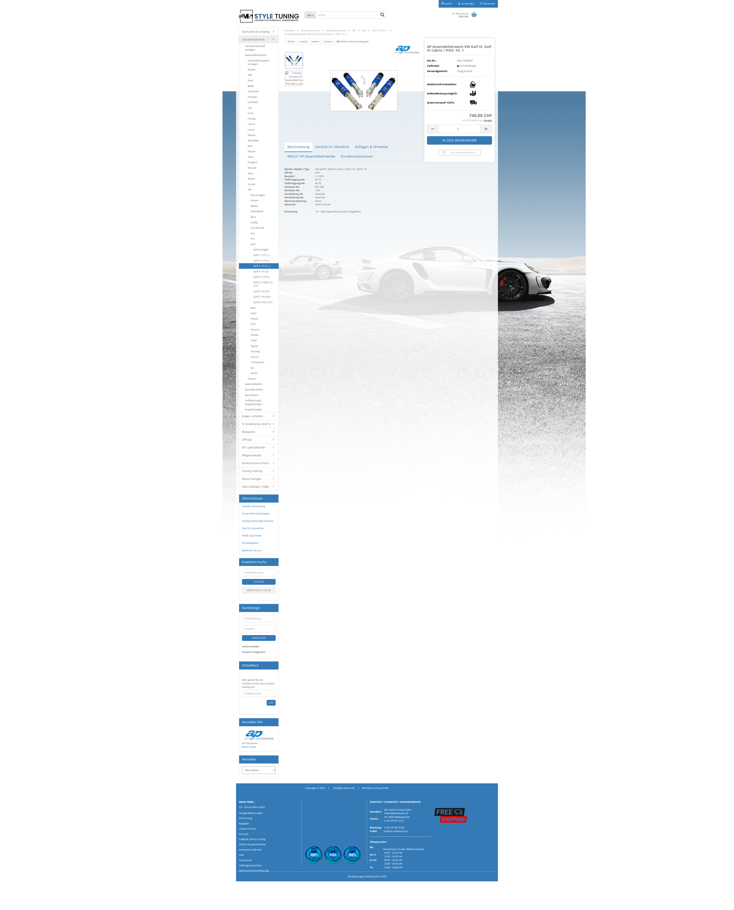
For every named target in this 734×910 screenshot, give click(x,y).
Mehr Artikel (249, 747)
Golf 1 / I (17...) (261, 255)
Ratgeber (244, 823)
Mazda (251, 135)
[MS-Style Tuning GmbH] (269, 16)
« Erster (290, 41)
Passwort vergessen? (254, 652)
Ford (250, 113)
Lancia (251, 124)
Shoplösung (354, 876)
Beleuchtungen (251, 479)
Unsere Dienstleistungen (256, 513)
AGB (241, 855)
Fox (253, 238)
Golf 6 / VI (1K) (261, 291)
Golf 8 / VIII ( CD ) (262, 302)
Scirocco (255, 329)
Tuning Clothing (252, 471)
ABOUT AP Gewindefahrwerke (311, 156)
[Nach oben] (10, 904)
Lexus (251, 129)
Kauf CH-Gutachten (253, 528)
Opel (250, 157)
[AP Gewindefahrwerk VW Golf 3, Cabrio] (363, 87)
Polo (253, 324)
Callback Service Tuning (252, 839)
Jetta (253, 307)
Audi (250, 80)
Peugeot (252, 162)
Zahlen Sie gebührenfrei (252, 844)
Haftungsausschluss (250, 865)
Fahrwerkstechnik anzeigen (255, 47)
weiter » (315, 41)
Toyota (252, 378)
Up (252, 367)
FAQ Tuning (245, 818)
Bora (253, 217)
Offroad (247, 439)
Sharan (255, 335)
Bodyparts (248, 432)
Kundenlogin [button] (467, 3)
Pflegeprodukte (251, 455)
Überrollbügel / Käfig (255, 486)
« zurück (303, 41)
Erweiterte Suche (259, 590)
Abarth (252, 69)
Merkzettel (488, 3)
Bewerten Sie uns (251, 550)
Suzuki (251, 184)
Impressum (245, 860)
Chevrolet (253, 91)
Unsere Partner (247, 828)
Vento (254, 373)
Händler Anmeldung (253, 506)
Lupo (254, 313)
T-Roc (254, 340)
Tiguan (254, 346)
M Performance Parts (255, 463)
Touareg (255, 351)
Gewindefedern (253, 384)
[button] (432, 129)
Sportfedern (252, 395)
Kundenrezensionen (357, 156)
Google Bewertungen (251, 813)
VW (250, 189)
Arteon (254, 200)
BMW (251, 86)
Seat (250, 173)
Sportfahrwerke (254, 389)
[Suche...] (382, 15)
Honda (252, 118)
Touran (255, 357)
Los (271, 702)
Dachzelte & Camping (256, 31)
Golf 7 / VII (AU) (261, 296)
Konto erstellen (250, 646)
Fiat (250, 107)
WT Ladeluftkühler (254, 447)
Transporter (257, 362)
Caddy (254, 222)
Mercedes (253, 140)
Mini (250, 146)
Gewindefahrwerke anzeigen (258, 62)
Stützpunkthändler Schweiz (257, 521)
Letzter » (329, 41)
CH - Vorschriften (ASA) (252, 807)
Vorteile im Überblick (332, 146)
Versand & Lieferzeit (250, 849)
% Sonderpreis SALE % (256, 424)
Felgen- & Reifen (252, 416)
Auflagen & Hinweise (371, 146)
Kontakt (243, 834)
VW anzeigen (258, 195)
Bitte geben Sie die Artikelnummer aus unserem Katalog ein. (258, 683)
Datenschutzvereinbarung (254, 870)
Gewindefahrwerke (255, 55)
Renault (252, 167)
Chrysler (252, 97)
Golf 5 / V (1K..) (261, 277)
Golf (253, 244)
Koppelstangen (253, 409)
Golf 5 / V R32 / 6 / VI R (263, 284)
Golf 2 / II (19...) (261, 260)
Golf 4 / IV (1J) (260, 271)
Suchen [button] (448, 3)
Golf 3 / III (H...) (261, 266)
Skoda (251, 178)
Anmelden (259, 638)
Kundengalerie (250, 543)
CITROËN (253, 102)
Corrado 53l (257, 227)
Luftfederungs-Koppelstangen (253, 402)
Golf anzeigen (261, 249)
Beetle (254, 206)
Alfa (250, 75)
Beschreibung (298, 146)
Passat (254, 318)
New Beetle (257, 211)
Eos (253, 233)
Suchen (259, 581)
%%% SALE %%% (251, 535)
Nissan (251, 151)
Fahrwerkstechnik (253, 39)
